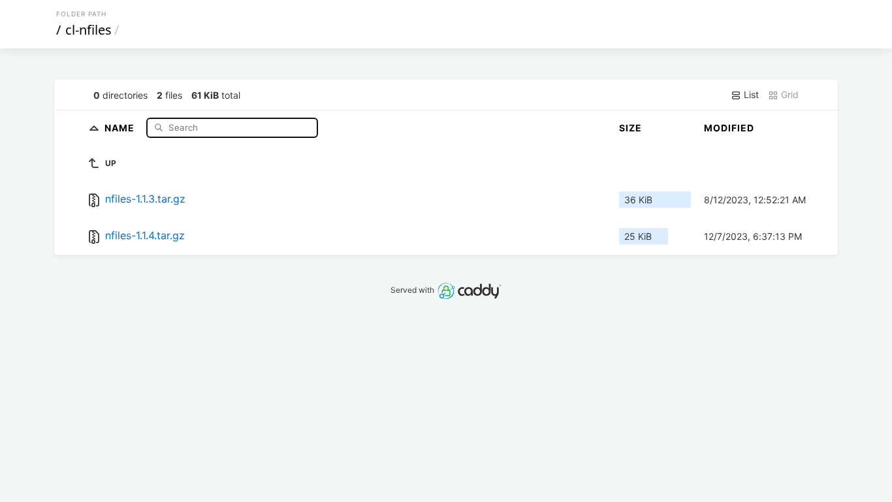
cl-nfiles (88, 30)
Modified (729, 127)
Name (120, 127)
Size (630, 127)
